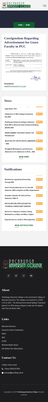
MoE (3, 337)
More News (24, 157)
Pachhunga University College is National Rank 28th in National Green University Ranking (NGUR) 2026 (21, 124)
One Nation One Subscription (12, 349)
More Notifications (24, 225)
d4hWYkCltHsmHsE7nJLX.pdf (15, 86)
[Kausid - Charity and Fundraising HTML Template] (16, 5)
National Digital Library (10, 345)
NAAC (4, 334)
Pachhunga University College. (28, 392)
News (28, 25)
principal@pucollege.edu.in (13, 373)
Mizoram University (9, 326)
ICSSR (4, 341)
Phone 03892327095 (12, 369)
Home (20, 25)
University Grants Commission (12, 330)
